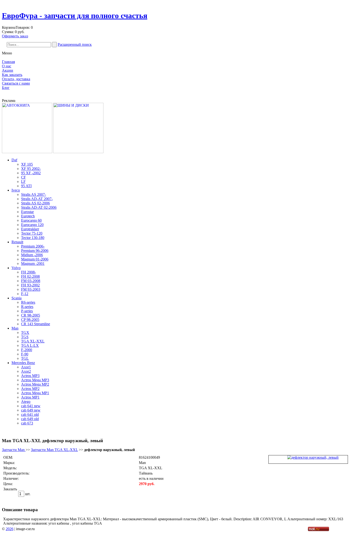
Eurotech (28, 216)
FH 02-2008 (30, 276)
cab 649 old (30, 419)
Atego (25, 402)
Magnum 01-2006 (34, 259)
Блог (6, 88)
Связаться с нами (16, 83)
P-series (27, 311)
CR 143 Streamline (35, 324)
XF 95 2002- (31, 169)
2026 (9, 529)
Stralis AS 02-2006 (35, 203)
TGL (25, 358)
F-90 (24, 354)
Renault (17, 242)
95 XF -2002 (31, 173)
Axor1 (26, 367)
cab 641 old (30, 414)
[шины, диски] (78, 152)
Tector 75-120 (31, 233)
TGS (24, 337)
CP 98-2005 (30, 320)
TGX (25, 332)
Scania (16, 298)
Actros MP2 (30, 389)
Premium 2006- (33, 246)
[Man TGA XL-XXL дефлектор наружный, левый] (313, 457)
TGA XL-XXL (33, 341)
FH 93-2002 (30, 285)
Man (14, 328)
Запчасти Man (14, 450)
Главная (8, 62)
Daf (14, 160)
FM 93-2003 (30, 289)
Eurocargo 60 (31, 220)
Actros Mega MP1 (35, 393)
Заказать (10, 489)
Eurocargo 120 (32, 225)
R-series (27, 307)
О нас (6, 66)
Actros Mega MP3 (35, 380)
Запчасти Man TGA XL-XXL (54, 450)
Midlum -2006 (32, 255)
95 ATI (26, 186)
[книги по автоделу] (27, 152)
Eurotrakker (30, 229)
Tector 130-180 (32, 238)
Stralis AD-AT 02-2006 (39, 207)
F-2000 (26, 350)
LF (23, 182)
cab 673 (27, 423)
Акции (7, 70)
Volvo (16, 268)
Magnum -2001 (33, 263)
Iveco (15, 190)
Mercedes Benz (23, 363)
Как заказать (12, 75)
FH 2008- (28, 272)
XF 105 (27, 164)
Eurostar (27, 212)
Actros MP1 (30, 397)
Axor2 (26, 371)
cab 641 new (30, 406)
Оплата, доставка (16, 79)
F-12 (24, 294)
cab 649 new (30, 410)
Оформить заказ (15, 36)
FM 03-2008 (30, 281)
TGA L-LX (30, 345)
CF (23, 177)
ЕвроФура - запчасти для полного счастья (74, 15)
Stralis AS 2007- (33, 194)
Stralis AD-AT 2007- (37, 199)
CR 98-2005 (30, 315)
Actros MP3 (30, 376)
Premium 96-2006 (34, 251)
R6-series (28, 302)
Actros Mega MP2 (35, 384)
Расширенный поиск (75, 44)
